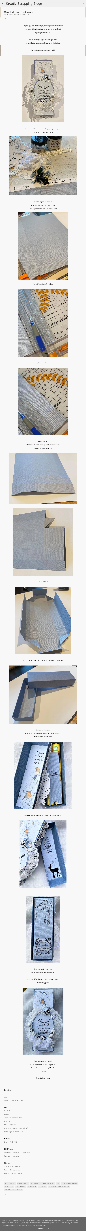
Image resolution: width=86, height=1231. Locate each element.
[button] (5, 19)
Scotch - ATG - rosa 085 (12, 1166)
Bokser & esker (22, 1183)
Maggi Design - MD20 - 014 (13, 1100)
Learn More (40, 1229)
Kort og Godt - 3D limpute (13, 1173)
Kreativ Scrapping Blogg (24, 3)
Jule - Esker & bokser (69, 1183)
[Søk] (45, 3)
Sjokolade (42, 1186)
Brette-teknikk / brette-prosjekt (42, 1183)
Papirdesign (32, 1186)
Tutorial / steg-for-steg (13, 1190)
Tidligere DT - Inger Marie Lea (58, 1186)
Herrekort (43, 1071)
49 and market (10, 1183)
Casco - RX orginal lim (12, 1170)
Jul (58, 1183)
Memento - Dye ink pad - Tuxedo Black (17, 1152)
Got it (49, 1229)
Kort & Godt (9, 1186)
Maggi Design (20, 1186)
